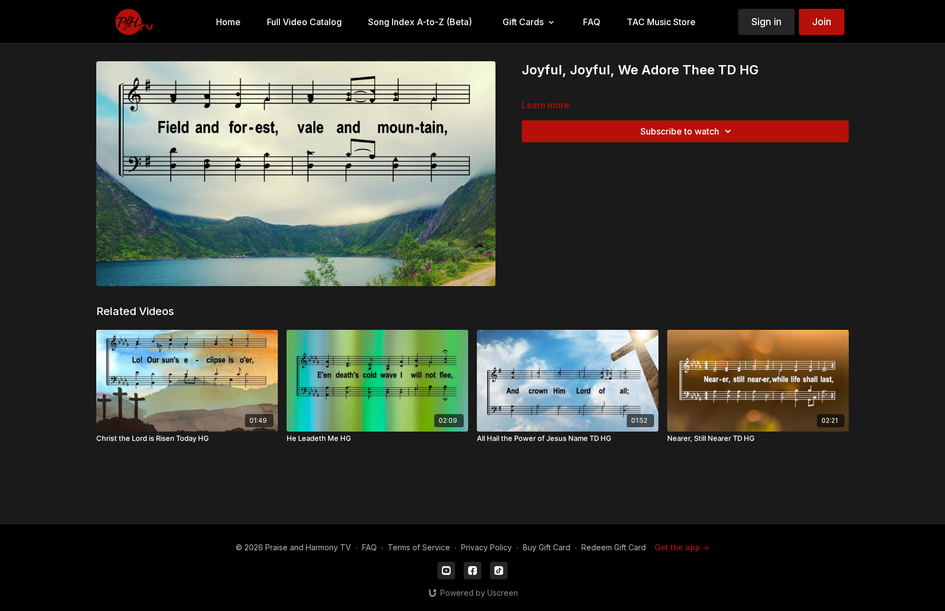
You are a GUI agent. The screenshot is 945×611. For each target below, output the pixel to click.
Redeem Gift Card (613, 547)
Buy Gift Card (546, 547)
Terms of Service (419, 547)
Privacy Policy (486, 547)
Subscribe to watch (679, 131)
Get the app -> (682, 547)
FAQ (369, 547)
